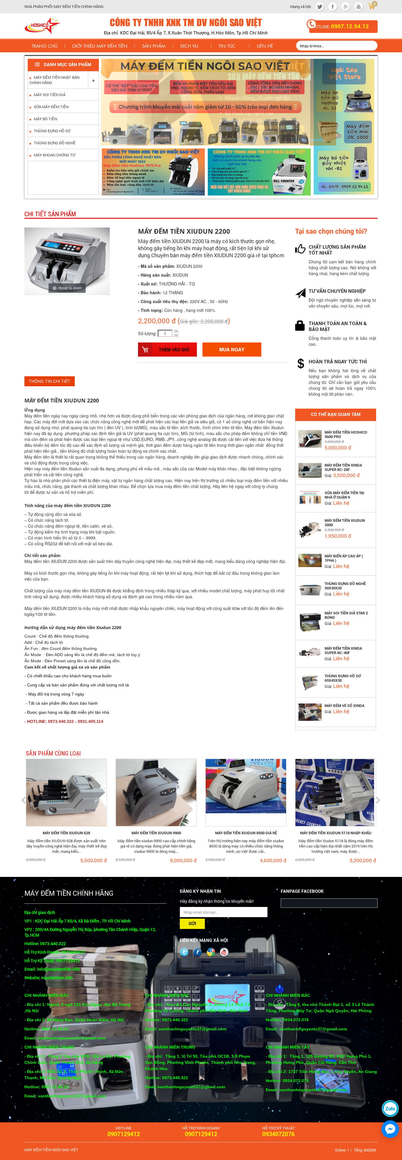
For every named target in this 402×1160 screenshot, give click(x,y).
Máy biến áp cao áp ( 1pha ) (344, 558)
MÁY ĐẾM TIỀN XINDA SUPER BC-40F (343, 650)
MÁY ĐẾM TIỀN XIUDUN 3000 (345, 522)
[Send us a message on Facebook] (390, 1129)
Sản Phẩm (153, 46)
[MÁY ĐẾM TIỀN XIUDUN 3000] (310, 529)
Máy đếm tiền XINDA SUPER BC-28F (343, 467)
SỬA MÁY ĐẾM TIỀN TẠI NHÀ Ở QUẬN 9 (344, 495)
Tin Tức (227, 46)
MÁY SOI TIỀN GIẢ (49, 94)
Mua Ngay (232, 349)
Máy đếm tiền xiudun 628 (66, 833)
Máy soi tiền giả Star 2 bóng (346, 615)
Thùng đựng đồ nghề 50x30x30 (345, 585)
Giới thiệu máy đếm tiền (99, 46)
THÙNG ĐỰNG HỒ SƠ (51, 130)
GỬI (192, 923)
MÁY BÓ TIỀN (45, 118)
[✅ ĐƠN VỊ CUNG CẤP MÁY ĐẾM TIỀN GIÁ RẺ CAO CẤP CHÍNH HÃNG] (42, 25)
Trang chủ (44, 46)
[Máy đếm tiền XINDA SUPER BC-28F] (310, 470)
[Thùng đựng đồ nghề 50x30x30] (310, 589)
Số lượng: (147, 333)
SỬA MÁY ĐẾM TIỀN (51, 106)
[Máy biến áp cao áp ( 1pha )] (310, 560)
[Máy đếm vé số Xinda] (310, 711)
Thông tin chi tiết (49, 381)
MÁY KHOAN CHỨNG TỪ (54, 155)
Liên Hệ (265, 46)
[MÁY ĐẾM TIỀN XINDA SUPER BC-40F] (310, 652)
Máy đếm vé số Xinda (344, 705)
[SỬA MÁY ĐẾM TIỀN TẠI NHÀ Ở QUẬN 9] (310, 496)
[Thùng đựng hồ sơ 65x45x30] (310, 682)
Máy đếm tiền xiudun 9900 (156, 833)
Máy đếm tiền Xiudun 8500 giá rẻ (246, 833)
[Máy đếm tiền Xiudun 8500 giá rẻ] (245, 792)
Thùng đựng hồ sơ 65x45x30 (343, 678)
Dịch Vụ (189, 46)
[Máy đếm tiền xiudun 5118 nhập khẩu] (335, 792)
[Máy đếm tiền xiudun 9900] (156, 792)
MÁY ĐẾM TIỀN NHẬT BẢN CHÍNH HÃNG (54, 80)
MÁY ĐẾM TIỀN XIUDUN (55, 400)
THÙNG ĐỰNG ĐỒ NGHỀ (54, 143)
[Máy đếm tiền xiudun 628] (66, 792)
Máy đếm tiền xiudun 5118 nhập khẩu (335, 833)
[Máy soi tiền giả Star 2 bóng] (310, 622)
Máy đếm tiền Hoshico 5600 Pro (346, 434)
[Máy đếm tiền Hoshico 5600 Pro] (310, 438)
